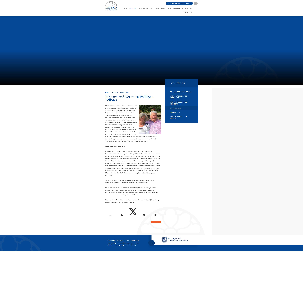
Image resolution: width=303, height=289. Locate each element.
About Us (115, 92)
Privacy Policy (120, 245)
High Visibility (112, 243)
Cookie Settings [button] (131, 245)
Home (107, 92)
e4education (135, 240)
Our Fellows (124, 92)
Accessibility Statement (126, 243)
